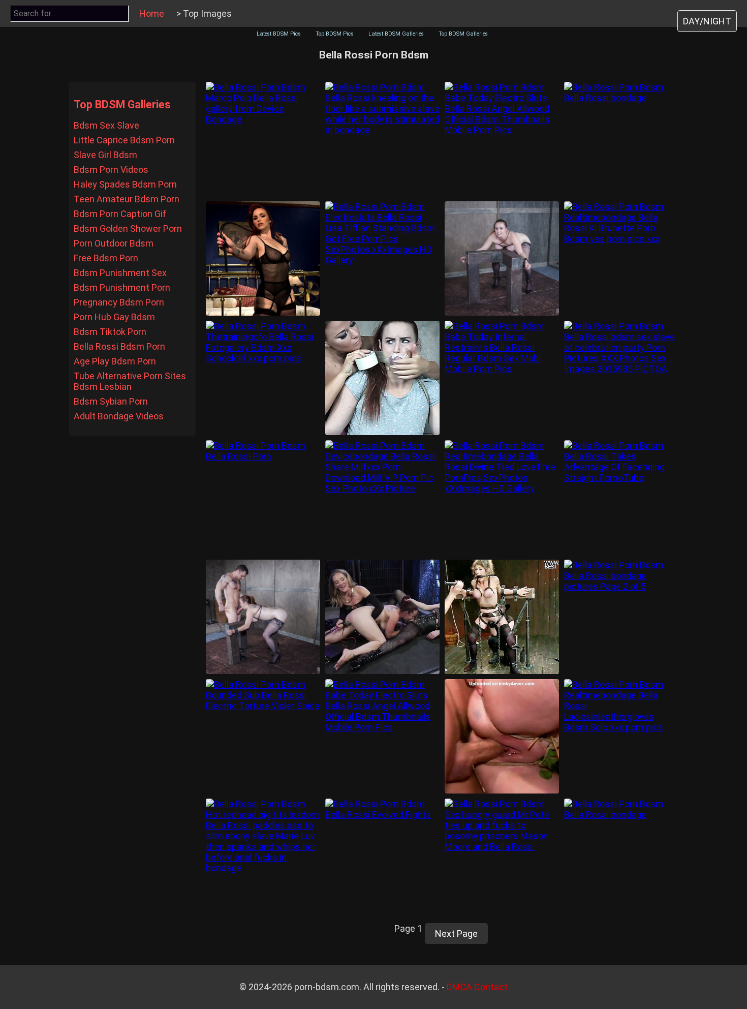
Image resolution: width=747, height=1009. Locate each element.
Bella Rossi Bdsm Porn (119, 346)
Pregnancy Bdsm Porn (119, 302)
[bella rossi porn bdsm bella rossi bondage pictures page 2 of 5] (621, 617)
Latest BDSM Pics (279, 33)
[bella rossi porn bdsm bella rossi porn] (263, 497)
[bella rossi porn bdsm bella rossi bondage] (621, 139)
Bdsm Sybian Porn (111, 401)
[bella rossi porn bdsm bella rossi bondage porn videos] (382, 378)
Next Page (456, 933)
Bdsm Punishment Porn (122, 287)
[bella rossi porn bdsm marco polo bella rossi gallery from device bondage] (263, 139)
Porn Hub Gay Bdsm (114, 317)
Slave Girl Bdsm (105, 154)
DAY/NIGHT (707, 21)
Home (151, 13)
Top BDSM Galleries (463, 33)
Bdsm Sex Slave (106, 125)
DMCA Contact (477, 987)
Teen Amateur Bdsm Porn (126, 199)
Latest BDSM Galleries (396, 33)
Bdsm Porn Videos (111, 169)
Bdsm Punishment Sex (120, 272)
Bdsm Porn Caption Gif (120, 213)
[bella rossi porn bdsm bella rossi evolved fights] (382, 856)
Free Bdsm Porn (106, 258)
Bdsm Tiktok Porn (110, 331)
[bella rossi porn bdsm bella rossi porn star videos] (263, 258)
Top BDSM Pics (335, 33)
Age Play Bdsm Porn (115, 361)
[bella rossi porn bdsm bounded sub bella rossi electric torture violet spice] (263, 736)
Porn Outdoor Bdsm (113, 243)
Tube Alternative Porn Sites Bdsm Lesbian (130, 381)
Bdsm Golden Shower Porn (128, 228)
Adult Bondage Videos (119, 416)
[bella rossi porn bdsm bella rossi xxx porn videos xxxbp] (502, 617)
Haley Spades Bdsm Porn (125, 184)
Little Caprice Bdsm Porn (124, 140)
